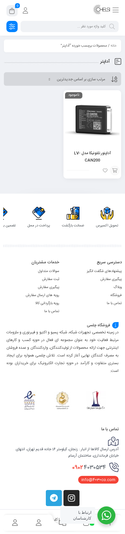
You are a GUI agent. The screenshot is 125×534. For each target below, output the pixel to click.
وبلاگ (117, 287)
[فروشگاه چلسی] (101, 10)
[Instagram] (71, 498)
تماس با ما (114, 303)
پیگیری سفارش (111, 279)
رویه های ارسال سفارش (42, 295)
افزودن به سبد (115, 170)
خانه (113, 46)
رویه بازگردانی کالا (47, 303)
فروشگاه (116, 295)
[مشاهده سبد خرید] (12, 12)
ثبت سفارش (50, 279)
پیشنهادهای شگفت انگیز (104, 271)
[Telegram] (54, 498)
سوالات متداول (48, 271)
